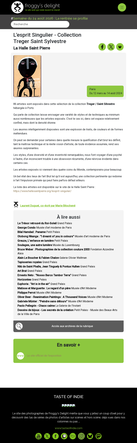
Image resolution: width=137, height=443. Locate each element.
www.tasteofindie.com (68, 428)
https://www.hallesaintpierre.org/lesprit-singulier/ (42, 191)
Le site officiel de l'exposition (44, 355)
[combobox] (40, 24)
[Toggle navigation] (122, 7)
